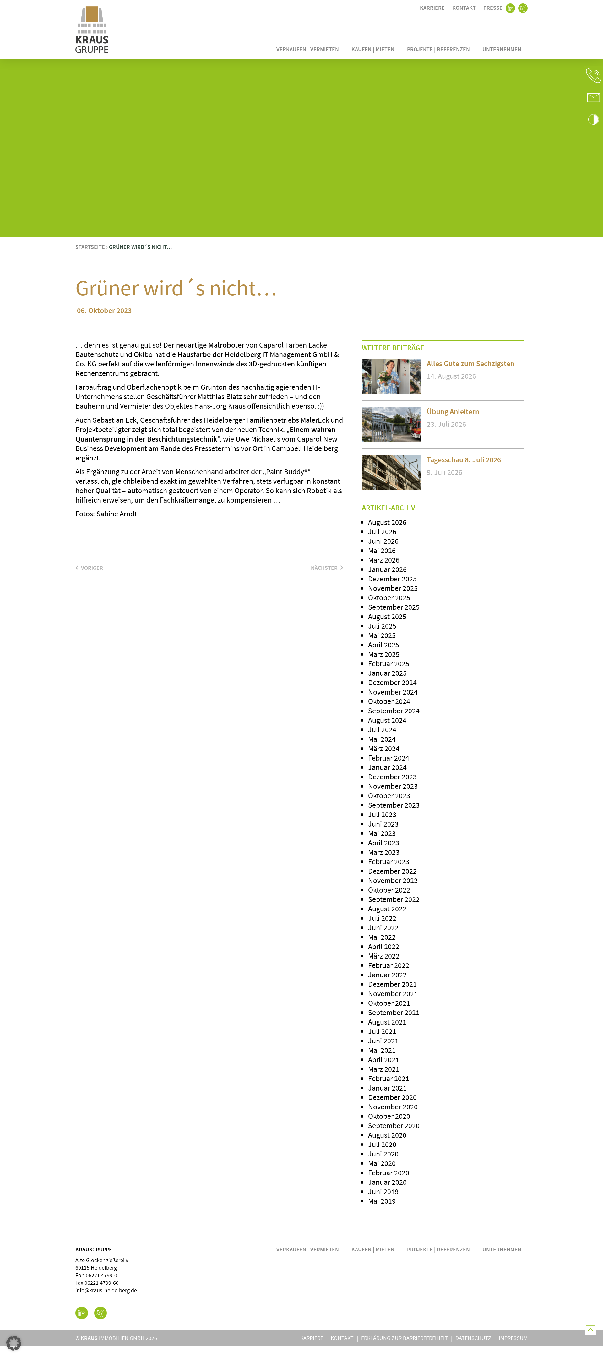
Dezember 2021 (392, 984)
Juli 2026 (382, 531)
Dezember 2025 (392, 579)
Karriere (432, 7)
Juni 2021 (383, 1041)
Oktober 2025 (389, 597)
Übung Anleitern (453, 411)
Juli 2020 (382, 1144)
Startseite (90, 246)
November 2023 (393, 786)
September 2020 (394, 1125)
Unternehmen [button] (501, 49)
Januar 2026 (387, 569)
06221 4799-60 (101, 1282)
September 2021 (394, 1012)
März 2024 (383, 748)
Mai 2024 (382, 739)
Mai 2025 (382, 635)
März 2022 (383, 956)
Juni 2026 (383, 541)
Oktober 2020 (389, 1116)
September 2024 (394, 711)
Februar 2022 (388, 965)
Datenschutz (473, 1338)
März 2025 (383, 654)
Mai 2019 (382, 1201)
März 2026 (383, 560)
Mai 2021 (382, 1050)
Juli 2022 (382, 918)
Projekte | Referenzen (438, 49)
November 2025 (393, 588)
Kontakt (464, 7)
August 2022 (387, 909)
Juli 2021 (382, 1031)
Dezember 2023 (392, 777)
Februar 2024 (388, 758)
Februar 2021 (388, 1078)
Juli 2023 (382, 814)
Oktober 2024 (389, 701)
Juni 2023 (383, 824)
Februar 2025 (388, 663)
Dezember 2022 (392, 871)
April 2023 (383, 843)
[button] (593, 75)
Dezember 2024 (392, 682)
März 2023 (383, 852)
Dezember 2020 (392, 1097)
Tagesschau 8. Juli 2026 (464, 459)
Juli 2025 (382, 626)
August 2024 (387, 720)
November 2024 (393, 692)
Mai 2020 (382, 1163)
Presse (493, 7)
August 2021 (387, 1022)
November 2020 (393, 1107)
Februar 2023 (388, 861)
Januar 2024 (387, 767)
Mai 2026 (382, 550)
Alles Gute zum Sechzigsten (470, 363)
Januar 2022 (387, 975)
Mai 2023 (382, 833)
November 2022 (393, 880)
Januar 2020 (387, 1182)
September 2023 (394, 805)
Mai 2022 (382, 937)
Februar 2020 (388, 1173)
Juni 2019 (383, 1191)
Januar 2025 (387, 673)
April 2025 (383, 645)
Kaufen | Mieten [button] (372, 49)
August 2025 (387, 616)
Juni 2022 (383, 927)
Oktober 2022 (389, 890)
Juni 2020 (383, 1154)
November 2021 (393, 993)
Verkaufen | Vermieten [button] (307, 49)
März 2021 (383, 1069)
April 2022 (383, 946)
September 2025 (394, 607)
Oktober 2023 (389, 795)
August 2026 (387, 522)
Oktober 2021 (389, 1003)
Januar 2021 (387, 1088)
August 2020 (387, 1135)
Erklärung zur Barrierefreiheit (404, 1338)
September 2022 (394, 899)
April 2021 (383, 1059)
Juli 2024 (382, 729)
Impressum (513, 1338)
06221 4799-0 (101, 1275)
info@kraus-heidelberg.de (106, 1290)
